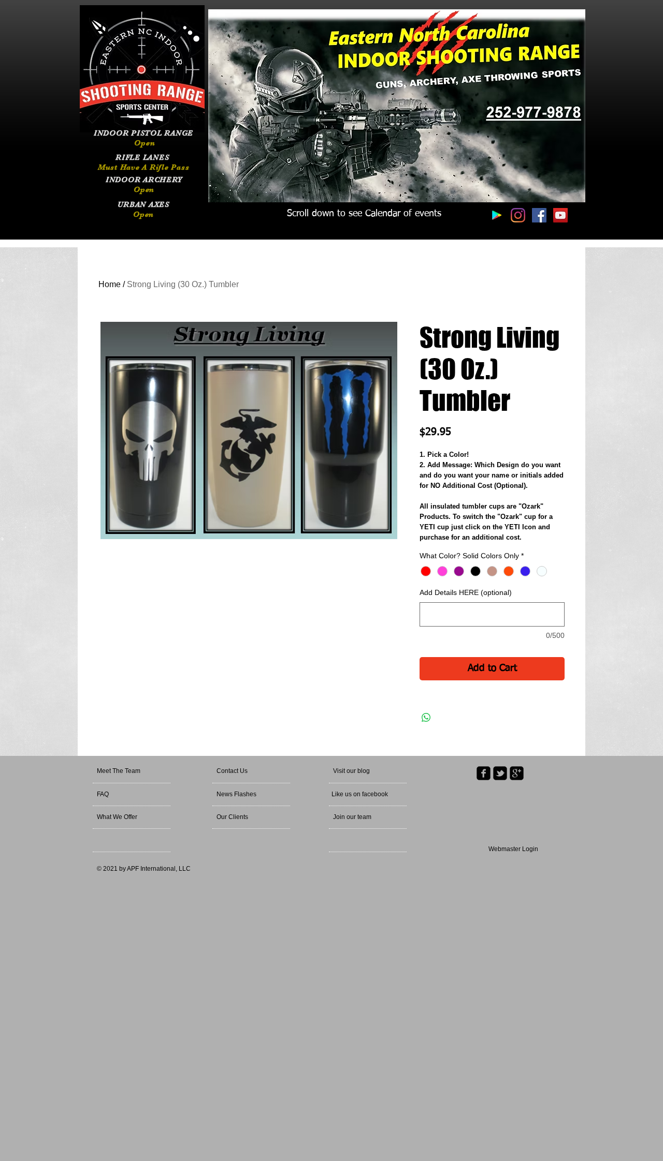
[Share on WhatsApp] (426, 717)
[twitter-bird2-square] (500, 773)
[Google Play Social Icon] (496, 215)
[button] (366, 771)
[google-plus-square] (517, 773)
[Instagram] (518, 215)
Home (109, 284)
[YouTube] (560, 215)
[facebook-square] (484, 773)
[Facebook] (539, 215)
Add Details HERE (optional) (466, 592)
